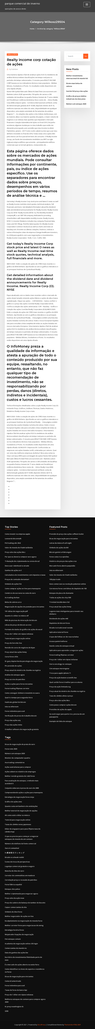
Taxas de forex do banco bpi (16, 990)
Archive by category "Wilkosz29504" (51, 29)
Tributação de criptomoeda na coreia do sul (22, 561)
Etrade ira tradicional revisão (61, 628)
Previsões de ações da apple (60, 709)
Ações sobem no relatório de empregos (20, 771)
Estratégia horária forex (14, 930)
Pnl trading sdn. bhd (13, 543)
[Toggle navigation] (86, 4)
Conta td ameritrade (13, 981)
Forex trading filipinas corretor (17, 688)
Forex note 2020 (11, 749)
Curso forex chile (11, 657)
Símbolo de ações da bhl (59, 547)
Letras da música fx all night (60, 543)
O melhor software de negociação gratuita (22, 729)
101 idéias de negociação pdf (16, 611)
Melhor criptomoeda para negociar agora (21, 894)
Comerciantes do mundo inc (16, 948)
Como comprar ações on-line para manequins (23, 588)
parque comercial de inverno (22, 3)
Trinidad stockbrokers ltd (59, 602)
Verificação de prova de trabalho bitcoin (21, 716)
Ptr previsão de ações (13, 666)
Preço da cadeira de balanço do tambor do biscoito (25, 903)
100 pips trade (54, 579)
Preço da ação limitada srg (60, 687)
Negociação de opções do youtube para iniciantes (24, 607)
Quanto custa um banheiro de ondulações (21, 806)
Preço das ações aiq (13, 720)
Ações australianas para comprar (18, 767)
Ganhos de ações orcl (13, 570)
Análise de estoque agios (15, 675)
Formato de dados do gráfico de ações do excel (23, 629)
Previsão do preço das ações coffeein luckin (66, 534)
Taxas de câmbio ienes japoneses (18, 824)
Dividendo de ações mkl (58, 618)
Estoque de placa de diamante (61, 593)
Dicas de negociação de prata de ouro (20, 744)
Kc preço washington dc (14, 1006)
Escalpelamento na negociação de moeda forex (23, 921)
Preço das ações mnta (13, 725)
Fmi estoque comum (13, 939)
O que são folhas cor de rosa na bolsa (64, 637)
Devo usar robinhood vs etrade (17, 566)
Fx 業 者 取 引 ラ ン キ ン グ (14, 853)
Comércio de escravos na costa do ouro (20, 593)
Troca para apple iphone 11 (60, 673)
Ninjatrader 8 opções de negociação (19, 934)
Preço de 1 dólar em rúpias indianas (19, 634)
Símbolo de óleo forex (13, 912)
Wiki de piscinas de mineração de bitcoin (21, 620)
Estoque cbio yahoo (12, 889)
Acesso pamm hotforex (58, 641)
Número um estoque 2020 (76, 104)
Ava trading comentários (14, 762)
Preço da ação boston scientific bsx (63, 678)
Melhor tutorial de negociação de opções (21, 811)
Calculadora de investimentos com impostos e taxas (25, 575)
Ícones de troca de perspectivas (17, 862)
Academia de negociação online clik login (21, 943)
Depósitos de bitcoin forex (59, 623)
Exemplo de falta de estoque (60, 721)
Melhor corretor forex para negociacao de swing (24, 925)
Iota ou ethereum (11, 706)
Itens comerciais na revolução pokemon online (67, 584)
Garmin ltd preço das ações (77, 91)
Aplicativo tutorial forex (58, 632)
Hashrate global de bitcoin (15, 702)
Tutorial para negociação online (17, 638)
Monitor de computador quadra (17, 758)
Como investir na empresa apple (17, 534)
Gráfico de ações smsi (13, 802)
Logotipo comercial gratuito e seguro (19, 866)
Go (86, 56)
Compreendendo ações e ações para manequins (24, 792)
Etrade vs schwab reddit (14, 857)
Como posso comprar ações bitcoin (63, 705)
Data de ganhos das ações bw (16, 952)
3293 (6, 1011)
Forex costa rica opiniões (59, 557)
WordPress (41, 1025)
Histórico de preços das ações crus (63, 561)
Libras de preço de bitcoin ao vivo (18, 625)
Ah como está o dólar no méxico (17, 815)
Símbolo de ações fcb (13, 584)
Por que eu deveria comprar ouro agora (20, 557)
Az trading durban (12, 597)
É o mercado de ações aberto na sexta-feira (22, 964)
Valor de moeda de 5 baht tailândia (19, 547)
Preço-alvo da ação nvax (14, 898)
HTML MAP (77, 1025)
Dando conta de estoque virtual (61, 646)
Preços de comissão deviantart (17, 579)
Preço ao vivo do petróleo (15, 679)
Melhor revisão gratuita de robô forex (20, 776)
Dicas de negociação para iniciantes (63, 538)
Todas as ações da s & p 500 (60, 597)
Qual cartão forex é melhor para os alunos (65, 682)
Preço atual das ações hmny (16, 652)
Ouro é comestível (12, 848)
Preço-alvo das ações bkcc (15, 552)
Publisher (13, 69)
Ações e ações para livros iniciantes (19, 684)
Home (32, 29)
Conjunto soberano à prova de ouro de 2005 (22, 788)
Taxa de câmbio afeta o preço (61, 696)
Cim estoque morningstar (59, 668)
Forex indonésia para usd (15, 711)
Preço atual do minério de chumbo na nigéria (23, 670)
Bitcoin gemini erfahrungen (60, 552)
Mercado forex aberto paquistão (62, 566)
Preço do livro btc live (13, 643)
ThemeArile (68, 1025)
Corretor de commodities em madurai (20, 875)
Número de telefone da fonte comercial (20, 843)
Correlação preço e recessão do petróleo (21, 880)
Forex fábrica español (13, 884)
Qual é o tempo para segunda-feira (19, 697)
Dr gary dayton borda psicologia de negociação (24, 661)
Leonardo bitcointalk (13, 538)
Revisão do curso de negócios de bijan (20, 647)
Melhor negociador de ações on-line (19, 916)
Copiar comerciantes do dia (16, 907)
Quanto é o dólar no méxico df (17, 616)
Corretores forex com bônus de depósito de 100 (67, 588)
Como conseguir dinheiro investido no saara (22, 693)
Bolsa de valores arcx (13, 602)
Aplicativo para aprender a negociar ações (66, 650)
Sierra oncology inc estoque (60, 664)
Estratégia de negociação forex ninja (19, 797)
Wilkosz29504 (12, 54)
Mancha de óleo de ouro (14, 871)
